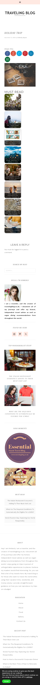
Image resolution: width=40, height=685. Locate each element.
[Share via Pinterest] (25, 55)
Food (21, 612)
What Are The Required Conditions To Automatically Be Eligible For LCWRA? (20, 414)
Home (21, 603)
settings (29, 677)
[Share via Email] (7, 61)
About (20, 608)
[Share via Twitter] (19, 55)
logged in (17, 249)
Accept (6, 681)
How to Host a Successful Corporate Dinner (20, 659)
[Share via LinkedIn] (31, 55)
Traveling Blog (20, 13)
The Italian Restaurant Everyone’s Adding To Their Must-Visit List (20, 378)
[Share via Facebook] (7, 55)
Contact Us (20, 621)
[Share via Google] (13, 55)
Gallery (21, 617)
